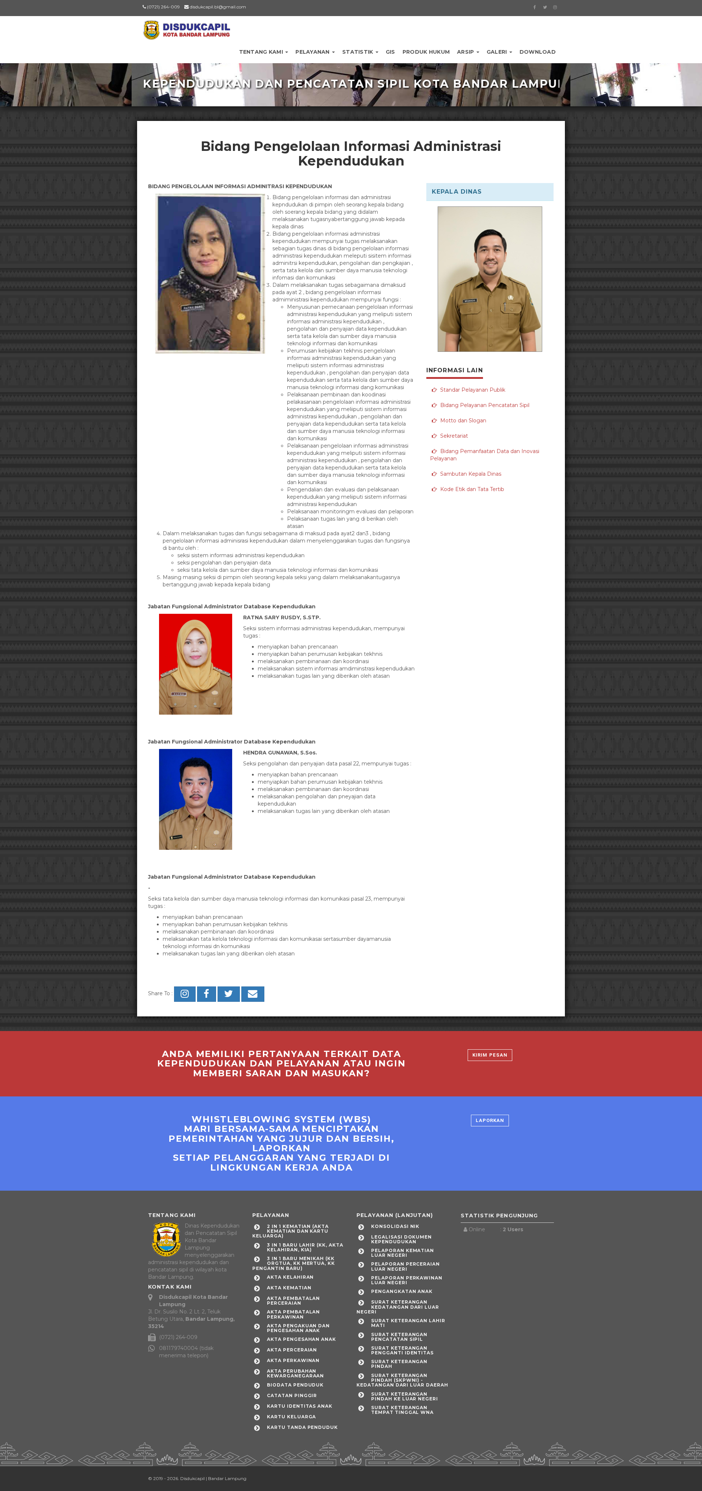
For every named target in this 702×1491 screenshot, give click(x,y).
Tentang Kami (262, 52)
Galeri (498, 52)
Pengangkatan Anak (402, 1291)
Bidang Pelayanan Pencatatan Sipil (484, 405)
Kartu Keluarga (291, 1416)
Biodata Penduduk (295, 1385)
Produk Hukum (426, 52)
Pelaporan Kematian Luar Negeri (402, 1253)
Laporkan (490, 1120)
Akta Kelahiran (290, 1277)
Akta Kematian (289, 1287)
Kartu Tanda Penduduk (302, 1427)
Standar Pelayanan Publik (472, 390)
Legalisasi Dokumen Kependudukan (401, 1239)
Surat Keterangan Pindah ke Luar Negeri (404, 1396)
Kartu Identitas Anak (299, 1406)
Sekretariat (453, 436)
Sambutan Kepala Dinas (470, 474)
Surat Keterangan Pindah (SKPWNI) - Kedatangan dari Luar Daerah (402, 1380)
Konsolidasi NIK (395, 1226)
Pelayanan (313, 52)
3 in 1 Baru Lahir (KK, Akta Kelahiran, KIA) (305, 1247)
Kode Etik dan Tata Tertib (471, 489)
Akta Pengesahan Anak (301, 1339)
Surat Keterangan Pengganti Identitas (402, 1350)
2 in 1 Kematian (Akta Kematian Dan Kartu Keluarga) (290, 1231)
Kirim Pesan (489, 1055)
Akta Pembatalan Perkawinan (293, 1314)
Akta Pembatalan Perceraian (293, 1301)
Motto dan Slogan (462, 420)
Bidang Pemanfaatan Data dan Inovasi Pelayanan (484, 455)
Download (538, 52)
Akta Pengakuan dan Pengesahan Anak (298, 1328)
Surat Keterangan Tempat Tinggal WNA (402, 1410)
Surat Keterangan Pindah (399, 1364)
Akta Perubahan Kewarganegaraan (295, 1373)
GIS (390, 52)
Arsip (466, 52)
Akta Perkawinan (293, 1360)
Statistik (358, 52)
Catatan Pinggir (292, 1395)
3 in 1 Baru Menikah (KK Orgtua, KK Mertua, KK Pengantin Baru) (293, 1263)
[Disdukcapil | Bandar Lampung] (186, 27)
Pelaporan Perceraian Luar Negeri (405, 1266)
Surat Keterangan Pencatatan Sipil (399, 1337)
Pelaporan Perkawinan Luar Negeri (406, 1280)
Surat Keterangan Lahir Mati (408, 1323)
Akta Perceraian (292, 1350)
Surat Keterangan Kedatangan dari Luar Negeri (397, 1306)
